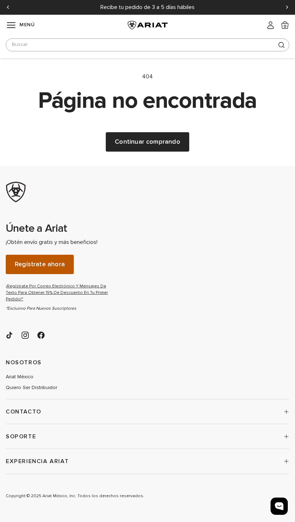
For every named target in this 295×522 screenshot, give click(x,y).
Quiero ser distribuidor (31, 387)
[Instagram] (25, 335)
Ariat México (19, 376)
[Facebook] (41, 335)
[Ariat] (60, 192)
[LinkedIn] (9, 335)
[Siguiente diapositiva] (287, 7)
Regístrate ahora (40, 264)
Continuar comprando (147, 141)
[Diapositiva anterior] (8, 7)
